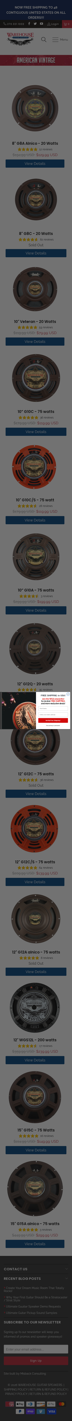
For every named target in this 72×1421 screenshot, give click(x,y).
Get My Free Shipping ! (53, 720)
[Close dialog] (67, 694)
